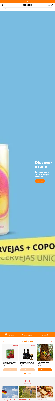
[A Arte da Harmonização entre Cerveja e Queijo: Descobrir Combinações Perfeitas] (45, 392)
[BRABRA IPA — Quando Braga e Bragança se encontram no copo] (27, 392)
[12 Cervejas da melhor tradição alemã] (10, 392)
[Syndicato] (27, 5)
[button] (25, 373)
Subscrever (40, 181)
